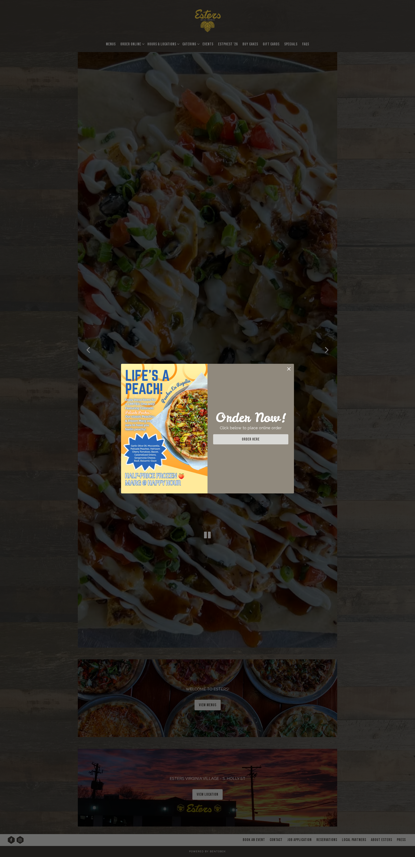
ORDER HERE (251, 439)
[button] (289, 369)
